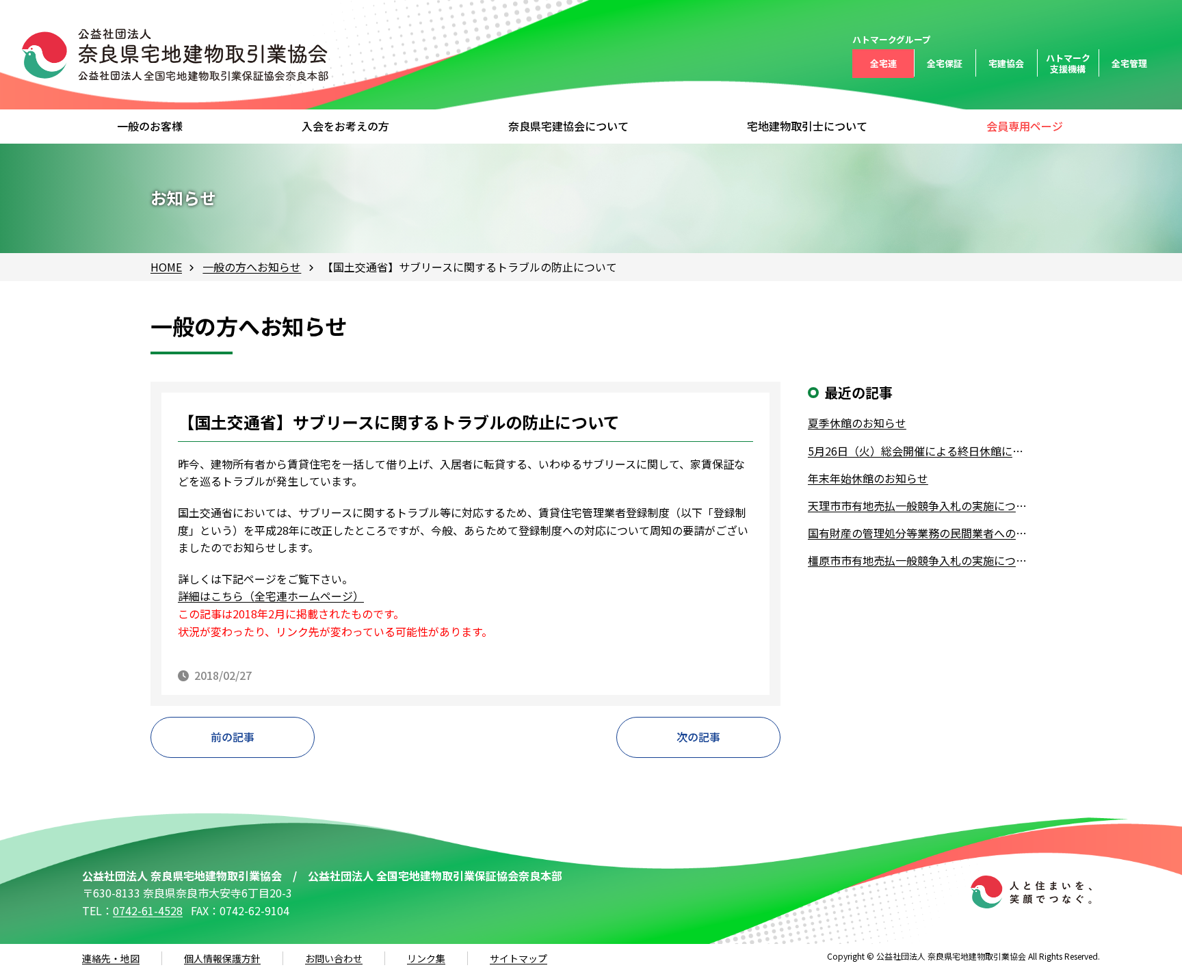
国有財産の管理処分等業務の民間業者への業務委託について (920, 533)
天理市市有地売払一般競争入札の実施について (920, 505)
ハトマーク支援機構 (1068, 63)
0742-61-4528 (148, 910)
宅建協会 (1006, 63)
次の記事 (698, 736)
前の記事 (232, 736)
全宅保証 (944, 63)
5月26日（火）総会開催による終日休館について (920, 451)
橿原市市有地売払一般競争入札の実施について (920, 560)
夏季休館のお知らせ (857, 423)
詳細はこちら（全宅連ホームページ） (271, 596)
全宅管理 (1129, 63)
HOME (166, 267)
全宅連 (883, 63)
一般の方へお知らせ (251, 267)
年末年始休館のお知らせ (868, 478)
